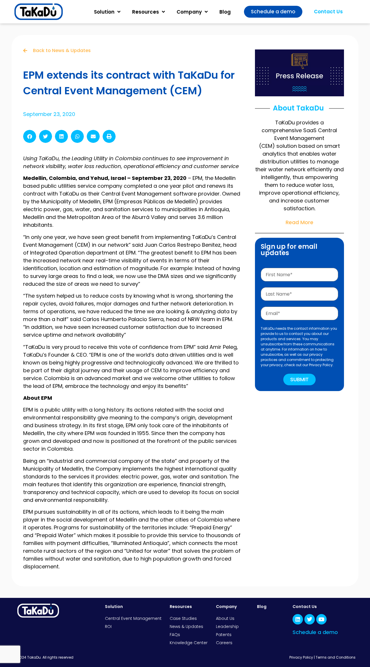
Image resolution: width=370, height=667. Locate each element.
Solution (104, 11)
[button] (29, 136)
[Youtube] (321, 619)
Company (189, 11)
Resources (145, 11)
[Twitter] (309, 619)
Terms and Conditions (336, 657)
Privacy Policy (301, 657)
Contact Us (305, 606)
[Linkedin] (298, 619)
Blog (225, 11)
